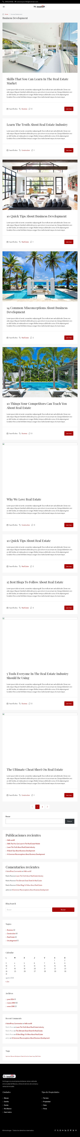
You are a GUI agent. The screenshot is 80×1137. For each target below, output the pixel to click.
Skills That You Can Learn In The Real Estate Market (23, 844)
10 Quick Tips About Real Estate (29, 541)
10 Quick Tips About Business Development (37, 216)
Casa (45, 1105)
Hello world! (11, 840)
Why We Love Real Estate (24, 499)
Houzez (30, 1056)
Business (24, 109)
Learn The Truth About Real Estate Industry (37, 124)
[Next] (47, 807)
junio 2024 (10, 999)
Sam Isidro (8, 1112)
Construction (26, 150)
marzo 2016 (11, 1003)
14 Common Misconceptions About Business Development (26, 854)
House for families (25, 1056)
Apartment (8, 1056)
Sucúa (6, 1105)
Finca (45, 1109)
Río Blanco (7, 1109)
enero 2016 (10, 1006)
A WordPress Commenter (14, 871)
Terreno (46, 1098)
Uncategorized (12, 941)
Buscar (8, 816)
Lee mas (69, 109)
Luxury (34, 1056)
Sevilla (6, 1101)
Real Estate (25, 242)
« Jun (7, 982)
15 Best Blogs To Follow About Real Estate (35, 582)
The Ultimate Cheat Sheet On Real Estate (35, 769)
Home (6, 14)
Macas (6, 1098)
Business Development (16, 1056)
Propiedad (46, 1101)
